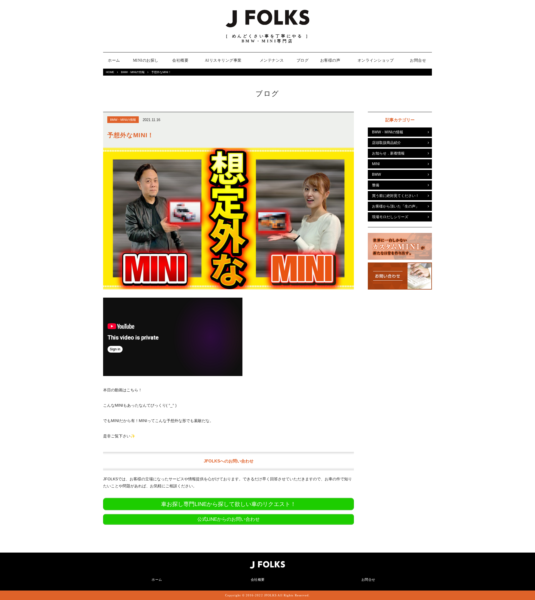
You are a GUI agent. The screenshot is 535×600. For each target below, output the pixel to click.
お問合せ (418, 60)
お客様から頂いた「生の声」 (395, 206)
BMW (376, 174)
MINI (376, 164)
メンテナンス (272, 60)
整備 (375, 185)
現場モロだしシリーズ (390, 217)
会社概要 (180, 60)
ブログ (302, 60)
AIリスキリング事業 (223, 60)
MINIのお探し (146, 60)
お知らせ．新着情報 (388, 153)
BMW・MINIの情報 (133, 72)
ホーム (114, 60)
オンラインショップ (376, 60)
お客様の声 (330, 60)
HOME (110, 72)
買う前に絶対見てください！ (395, 196)
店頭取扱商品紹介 (386, 143)
